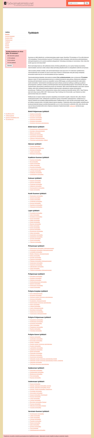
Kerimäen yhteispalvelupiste (37, 131)
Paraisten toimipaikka (35, 421)
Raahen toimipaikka (35, 329)
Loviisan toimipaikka (35, 400)
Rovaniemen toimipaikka (36, 231)
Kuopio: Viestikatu (34, 342)
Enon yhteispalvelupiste (36, 293)
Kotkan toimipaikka (35, 165)
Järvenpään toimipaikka (36, 393)
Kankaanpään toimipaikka (37, 372)
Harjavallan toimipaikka (36, 370)
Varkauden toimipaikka (36, 362)
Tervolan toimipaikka (35, 238)
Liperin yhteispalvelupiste (36, 308)
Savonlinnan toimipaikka (36, 136)
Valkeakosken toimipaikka (37, 266)
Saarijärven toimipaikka (36, 205)
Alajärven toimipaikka (35, 114)
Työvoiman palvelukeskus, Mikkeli (39, 140)
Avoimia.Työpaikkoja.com (12, 117)
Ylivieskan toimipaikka (36, 330)
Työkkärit (7, 42)
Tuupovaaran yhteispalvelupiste (38, 313)
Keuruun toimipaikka (35, 203)
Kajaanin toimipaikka (35, 180)
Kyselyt (7, 45)
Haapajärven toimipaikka (36, 319)
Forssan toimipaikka (35, 146)
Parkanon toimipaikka (35, 259)
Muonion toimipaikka (35, 224)
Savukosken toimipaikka (36, 235)
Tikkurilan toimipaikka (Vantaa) (38, 405)
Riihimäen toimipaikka (36, 153)
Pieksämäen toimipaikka (36, 134)
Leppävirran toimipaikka (36, 349)
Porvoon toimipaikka (35, 404)
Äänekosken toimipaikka (36, 196)
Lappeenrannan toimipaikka (37, 169)
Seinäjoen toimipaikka (36, 121)
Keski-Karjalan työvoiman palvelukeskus (40, 302)
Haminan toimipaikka (35, 160)
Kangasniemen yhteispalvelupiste (39, 129)
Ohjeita (7, 43)
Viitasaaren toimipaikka (36, 207)
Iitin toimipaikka (34, 161)
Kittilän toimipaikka (35, 220)
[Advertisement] (47, 19)
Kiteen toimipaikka (35, 304)
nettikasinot (72, 106)
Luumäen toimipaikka (35, 170)
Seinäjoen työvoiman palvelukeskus (39, 123)
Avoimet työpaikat (9, 36)
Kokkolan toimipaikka (35, 280)
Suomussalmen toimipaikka (37, 188)
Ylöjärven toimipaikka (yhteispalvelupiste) (41, 270)
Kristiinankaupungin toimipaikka (38, 282)
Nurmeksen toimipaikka (36, 310)
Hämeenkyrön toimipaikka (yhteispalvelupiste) (42, 248)
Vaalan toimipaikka (35, 189)
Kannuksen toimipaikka (36, 276)
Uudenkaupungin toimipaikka (37, 430)
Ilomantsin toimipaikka (36, 295)
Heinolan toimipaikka (35, 150)
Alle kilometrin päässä (13, 55)
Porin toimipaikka (34, 376)
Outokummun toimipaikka (36, 311)
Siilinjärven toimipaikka (36, 355)
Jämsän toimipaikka (35, 197)
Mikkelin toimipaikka (35, 133)
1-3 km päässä (11, 58)
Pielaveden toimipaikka (36, 353)
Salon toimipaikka (34, 424)
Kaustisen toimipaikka (35, 278)
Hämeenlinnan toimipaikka (37, 148)
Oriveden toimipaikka (35, 257)
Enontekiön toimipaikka (36, 213)
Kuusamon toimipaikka (36, 323)
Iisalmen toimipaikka (35, 337)
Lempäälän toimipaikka (36, 252)
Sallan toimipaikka (35, 233)
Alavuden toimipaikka (35, 115)
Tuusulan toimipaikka (35, 407)
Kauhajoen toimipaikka (36, 117)
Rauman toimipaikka (35, 377)
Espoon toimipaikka (35, 384)
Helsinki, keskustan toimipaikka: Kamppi (40, 385)
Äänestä (9, 65)
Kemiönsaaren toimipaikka (37, 413)
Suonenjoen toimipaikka (36, 357)
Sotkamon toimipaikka (35, 186)
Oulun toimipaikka (34, 325)
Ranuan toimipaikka (35, 229)
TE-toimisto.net (9, 119)
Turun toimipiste (34, 428)
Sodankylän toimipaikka (36, 236)
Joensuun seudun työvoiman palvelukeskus (41, 297)
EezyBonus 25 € (10, 113)
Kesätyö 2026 (8, 38)
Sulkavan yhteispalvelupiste (37, 138)
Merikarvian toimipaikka (36, 374)
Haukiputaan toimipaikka (36, 321)
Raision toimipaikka (35, 423)
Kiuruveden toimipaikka (36, 340)
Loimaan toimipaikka (35, 419)
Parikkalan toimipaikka (36, 172)
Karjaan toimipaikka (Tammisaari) (38, 395)
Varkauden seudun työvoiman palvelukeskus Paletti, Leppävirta (46, 360)
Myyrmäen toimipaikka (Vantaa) (38, 402)
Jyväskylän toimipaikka (36, 201)
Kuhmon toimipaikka (35, 182)
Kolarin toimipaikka (35, 222)
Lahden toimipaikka (35, 151)
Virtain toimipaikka (35, 268)
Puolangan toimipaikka (36, 184)
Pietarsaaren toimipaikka (36, 285)
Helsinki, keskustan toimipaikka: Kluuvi (40, 387)
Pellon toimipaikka (35, 225)
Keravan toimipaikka (35, 396)
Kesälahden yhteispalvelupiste (38, 301)
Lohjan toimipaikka (35, 398)
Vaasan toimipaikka (35, 287)
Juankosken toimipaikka (36, 338)
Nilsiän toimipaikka (35, 351)
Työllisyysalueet (10, 115)
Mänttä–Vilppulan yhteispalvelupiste (39, 253)
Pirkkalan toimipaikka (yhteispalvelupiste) (41, 261)
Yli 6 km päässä (11, 62)
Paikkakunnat (8, 40)
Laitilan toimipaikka (35, 415)
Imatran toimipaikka (35, 163)
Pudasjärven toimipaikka (36, 327)
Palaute (7, 47)
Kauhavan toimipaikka (36, 119)
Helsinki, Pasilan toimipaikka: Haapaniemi (41, 389)
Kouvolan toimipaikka (35, 167)
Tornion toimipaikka (35, 240)
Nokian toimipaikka (35, 255)
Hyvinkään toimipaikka (36, 391)
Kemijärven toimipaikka (36, 216)
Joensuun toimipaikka (35, 299)
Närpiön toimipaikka (35, 283)
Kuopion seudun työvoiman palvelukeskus (41, 344)
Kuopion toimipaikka (35, 346)
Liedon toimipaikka (35, 417)
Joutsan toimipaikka (35, 199)
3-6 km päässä (11, 60)
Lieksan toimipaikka (35, 306)
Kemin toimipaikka (35, 218)
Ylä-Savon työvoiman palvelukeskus (39, 364)
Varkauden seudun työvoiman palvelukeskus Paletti (43, 358)
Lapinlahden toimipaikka (36, 348)
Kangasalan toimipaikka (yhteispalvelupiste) (41, 250)
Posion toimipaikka (35, 227)
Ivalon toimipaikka (34, 215)
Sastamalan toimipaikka (36, 263)
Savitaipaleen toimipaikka (36, 174)
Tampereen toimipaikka (36, 264)
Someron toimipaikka (35, 426)
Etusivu (7, 34)
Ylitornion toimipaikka (35, 242)
